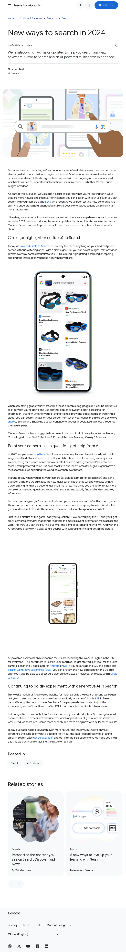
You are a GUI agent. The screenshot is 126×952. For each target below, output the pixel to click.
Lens (48, 201)
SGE (97, 698)
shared (12, 421)
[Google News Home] (27, 5)
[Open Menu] (9, 5)
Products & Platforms (31, 18)
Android (54, 666)
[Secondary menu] (89, 5)
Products (52, 18)
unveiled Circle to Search (35, 246)
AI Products (33, 763)
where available (43, 737)
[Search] (80, 5)
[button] (106, 5)
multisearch (42, 454)
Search (65, 18)
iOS (65, 666)
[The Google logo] (14, 913)
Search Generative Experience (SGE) (30, 670)
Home (11, 18)
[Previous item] (12, 884)
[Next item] (20, 884)
